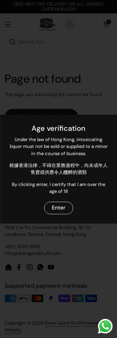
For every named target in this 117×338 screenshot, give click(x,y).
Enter (58, 207)
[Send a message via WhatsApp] (105, 326)
